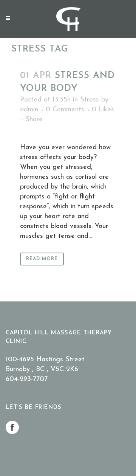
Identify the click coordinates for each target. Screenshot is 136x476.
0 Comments (65, 109)
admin (29, 109)
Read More (42, 259)
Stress (89, 100)
